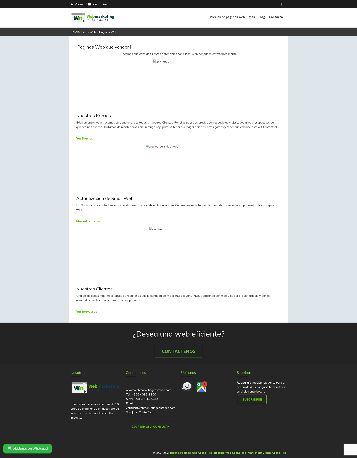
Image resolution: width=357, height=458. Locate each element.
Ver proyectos (86, 312)
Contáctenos (178, 351)
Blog (261, 17)
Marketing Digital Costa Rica (267, 452)
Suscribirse (252, 399)
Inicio (76, 32)
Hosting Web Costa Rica (230, 452)
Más (252, 17)
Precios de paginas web (227, 17)
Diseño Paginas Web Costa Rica (191, 452)
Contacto (276, 17)
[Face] (282, 4)
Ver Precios (84, 138)
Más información (89, 221)
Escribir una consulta (150, 426)
